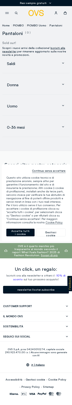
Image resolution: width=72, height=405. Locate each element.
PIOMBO (18, 25)
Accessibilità (14, 379)
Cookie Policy (57, 379)
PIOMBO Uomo (36, 25)
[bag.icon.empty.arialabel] (65, 13)
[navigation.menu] (7, 13)
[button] (69, 283)
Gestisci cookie (35, 379)
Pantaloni (56, 25)
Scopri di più (49, 255)
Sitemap (48, 386)
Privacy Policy (31, 386)
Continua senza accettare (48, 170)
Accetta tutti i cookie (20, 232)
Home (6, 25)
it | (38, 364)
